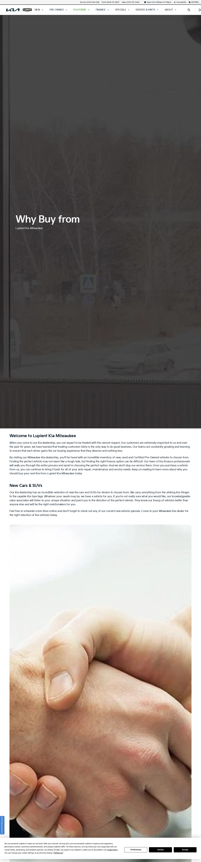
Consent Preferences (2, 825)
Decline (160, 850)
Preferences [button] (58, 853)
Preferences (135, 850)
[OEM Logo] (13, 10)
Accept (185, 850)
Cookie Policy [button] (112, 850)
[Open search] (189, 10)
